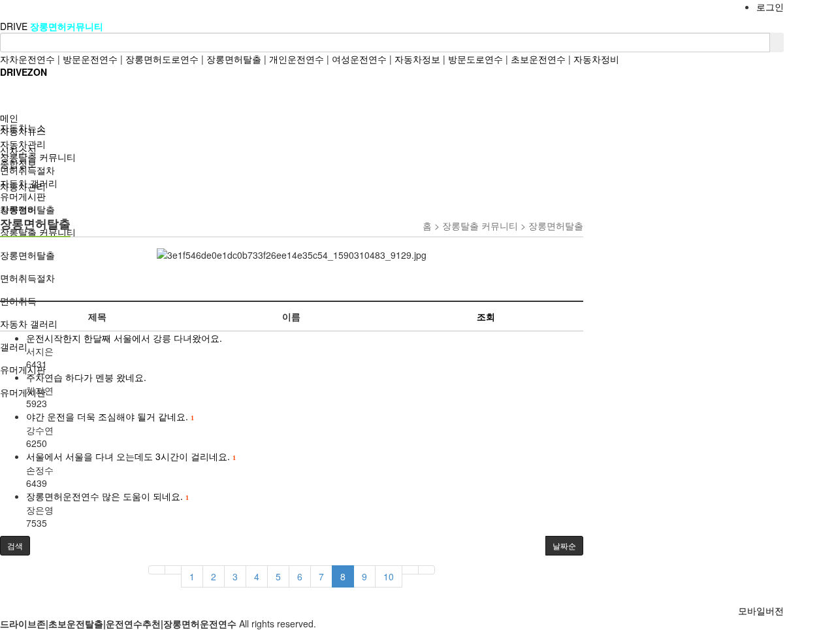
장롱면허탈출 (233, 58)
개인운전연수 (296, 58)
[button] (15, 545)
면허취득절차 (27, 169)
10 (388, 576)
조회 (486, 316)
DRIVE (15, 26)
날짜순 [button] (564, 545)
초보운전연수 (538, 58)
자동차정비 (596, 58)
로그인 (770, 6)
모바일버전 (761, 610)
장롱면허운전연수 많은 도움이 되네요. (107, 496)
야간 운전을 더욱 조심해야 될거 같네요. (109, 416)
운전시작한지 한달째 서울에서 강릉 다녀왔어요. (124, 337)
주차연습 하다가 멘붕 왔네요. (86, 377)
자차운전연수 (27, 58)
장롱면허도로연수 (162, 58)
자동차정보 (417, 58)
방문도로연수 (475, 58)
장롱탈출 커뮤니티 (38, 156)
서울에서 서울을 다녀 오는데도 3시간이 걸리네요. (130, 456)
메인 (9, 117)
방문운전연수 (90, 58)
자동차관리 (23, 143)
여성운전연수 (359, 58)
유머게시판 (23, 196)
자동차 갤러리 (28, 183)
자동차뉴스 (23, 130)
